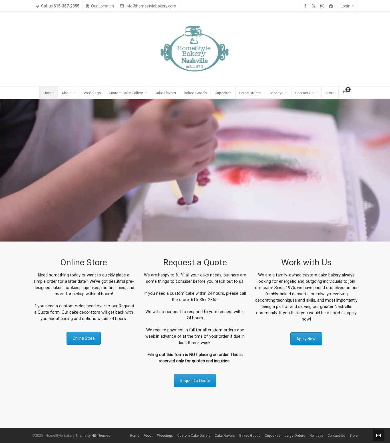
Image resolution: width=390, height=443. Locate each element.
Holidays (316, 436)
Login (345, 6)
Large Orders (295, 436)
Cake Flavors (225, 436)
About (148, 436)
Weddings (165, 436)
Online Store (84, 338)
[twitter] (314, 6)
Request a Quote (195, 380)
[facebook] (306, 6)
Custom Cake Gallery (193, 436)
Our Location (102, 6)
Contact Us (336, 436)
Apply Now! (306, 339)
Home (134, 436)
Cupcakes (272, 436)
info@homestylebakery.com (151, 6)
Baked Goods (249, 436)
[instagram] (323, 6)
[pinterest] (332, 6)
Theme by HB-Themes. (93, 436)
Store (353, 436)
